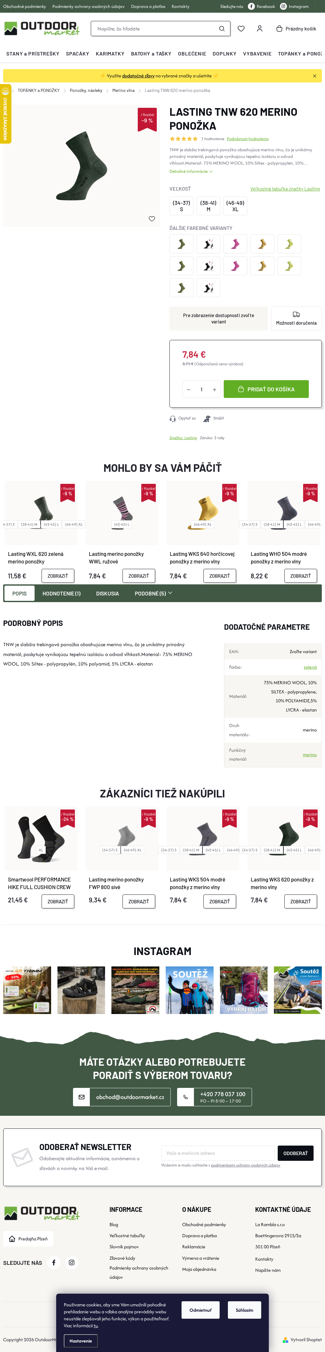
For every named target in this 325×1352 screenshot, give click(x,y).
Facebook (266, 6)
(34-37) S (249, 524)
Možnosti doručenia (296, 323)
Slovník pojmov (124, 1246)
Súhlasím (244, 1310)
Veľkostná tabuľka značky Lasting (285, 189)
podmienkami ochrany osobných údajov (245, 1165)
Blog (113, 1224)
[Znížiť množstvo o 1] (188, 389)
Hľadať (221, 28)
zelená (310, 667)
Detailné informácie (188, 171)
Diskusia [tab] (107, 593)
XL (41, 850)
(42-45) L (51, 524)
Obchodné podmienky (24, 6)
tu (96, 1325)
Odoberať (295, 1153)
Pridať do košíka (271, 389)
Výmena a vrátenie (200, 1258)
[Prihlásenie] (259, 28)
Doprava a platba (148, 6)
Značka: (183, 438)
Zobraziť (58, 576)
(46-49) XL (74, 524)
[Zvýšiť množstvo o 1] (214, 389)
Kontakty (180, 6)
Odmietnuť (200, 1310)
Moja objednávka (199, 1269)
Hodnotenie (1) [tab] (61, 593)
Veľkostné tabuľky (127, 1235)
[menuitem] (33, 53)
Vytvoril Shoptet (306, 1339)
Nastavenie (81, 1340)
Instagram (299, 6)
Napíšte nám (268, 1270)
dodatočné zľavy (138, 75)
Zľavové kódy (122, 1258)
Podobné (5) (150, 593)
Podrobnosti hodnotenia (248, 138)
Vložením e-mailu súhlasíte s (220, 1165)
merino (310, 754)
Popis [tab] (19, 593)
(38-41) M (29, 524)
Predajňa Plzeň (33, 1238)
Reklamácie (193, 1246)
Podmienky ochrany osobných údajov (88, 6)
